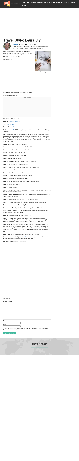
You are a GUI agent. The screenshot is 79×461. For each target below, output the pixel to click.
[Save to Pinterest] (1, 232)
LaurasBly (12, 127)
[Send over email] (1, 236)
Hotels (58, 2)
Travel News (40, 2)
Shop (62, 2)
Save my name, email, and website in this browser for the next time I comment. (26, 328)
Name (5, 320)
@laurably (11, 124)
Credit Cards (26, 2)
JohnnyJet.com (29, 237)
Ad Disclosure (71, 2)
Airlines (53, 2)
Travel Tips (33, 2)
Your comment (7, 301)
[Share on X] (1, 229)
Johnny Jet (16, 44)
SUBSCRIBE (24, 5)
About (65, 2)
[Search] (29, 5)
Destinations (47, 2)
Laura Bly (12, 130)
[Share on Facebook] (1, 225)
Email (5, 324)
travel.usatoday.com (14, 121)
